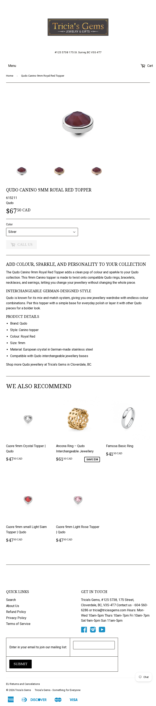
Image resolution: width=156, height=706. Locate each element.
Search (11, 600)
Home (9, 75)
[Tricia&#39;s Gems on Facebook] (84, 631)
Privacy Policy (16, 618)
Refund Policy (16, 612)
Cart (149, 66)
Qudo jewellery (32, 364)
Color (9, 224)
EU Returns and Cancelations (23, 683)
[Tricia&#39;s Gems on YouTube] (102, 631)
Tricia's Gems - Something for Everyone (57, 690)
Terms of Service (18, 624)
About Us (12, 606)
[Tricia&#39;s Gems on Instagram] (93, 631)
